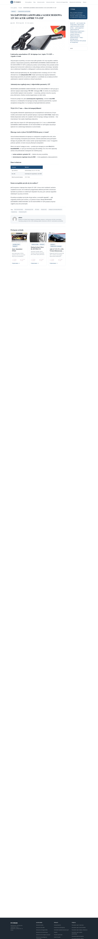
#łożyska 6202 (44, 209)
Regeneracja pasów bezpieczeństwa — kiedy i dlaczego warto (76, 37)
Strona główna (28, 2)
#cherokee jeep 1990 (29, 209)
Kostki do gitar (57, 937)
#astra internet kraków (18, 209)
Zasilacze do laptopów (24, 11)
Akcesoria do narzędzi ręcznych (43, 934)
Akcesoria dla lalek (50, 2)
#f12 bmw (37, 209)
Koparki (55, 932)
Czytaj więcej (15, 263)
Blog (34, 2)
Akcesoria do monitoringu (75, 2)
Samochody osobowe (56, 246)
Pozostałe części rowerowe (78, 925)
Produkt (13, 11)
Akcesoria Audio (40, 2)
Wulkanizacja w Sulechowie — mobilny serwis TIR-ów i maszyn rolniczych (77, 32)
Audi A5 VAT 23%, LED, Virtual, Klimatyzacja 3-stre (57, 251)
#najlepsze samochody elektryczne (55, 209)
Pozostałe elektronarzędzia (78, 936)
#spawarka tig (14, 211)
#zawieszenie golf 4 (22, 211)
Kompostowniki (57, 925)
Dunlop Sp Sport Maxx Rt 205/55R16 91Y (37, 248)
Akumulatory (16, 244)
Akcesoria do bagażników (62, 2)
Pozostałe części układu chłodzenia (79, 930)
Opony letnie (35, 244)
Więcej (84, 2)
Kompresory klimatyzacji (59, 927)
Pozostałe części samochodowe (79, 927)
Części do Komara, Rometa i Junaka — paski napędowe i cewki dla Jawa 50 (77, 28)
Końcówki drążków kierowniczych (61, 930)
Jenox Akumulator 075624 (17, 250)
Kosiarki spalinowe (58, 934)
